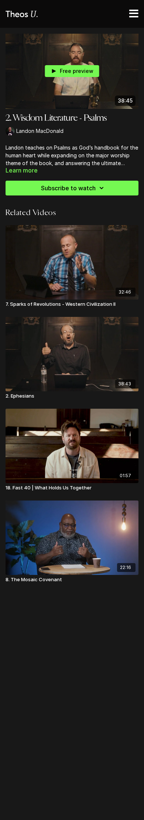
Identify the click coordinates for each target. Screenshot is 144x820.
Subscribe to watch (68, 188)
